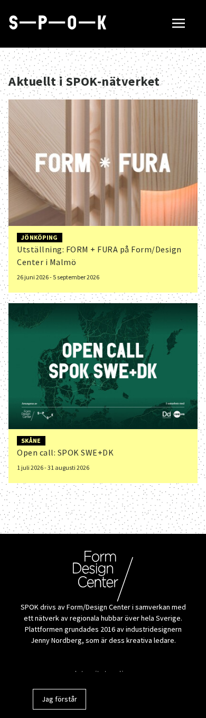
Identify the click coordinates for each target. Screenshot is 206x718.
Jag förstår (59, 699)
